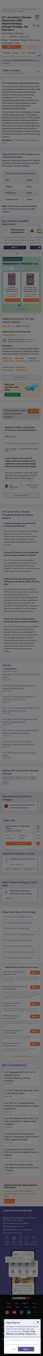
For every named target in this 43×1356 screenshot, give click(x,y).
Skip (14, 1349)
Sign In (26, 1349)
